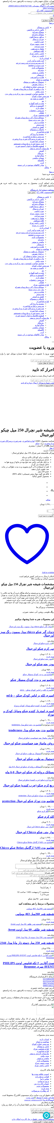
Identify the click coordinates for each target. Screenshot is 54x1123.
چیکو (38, 443)
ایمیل (52, 875)
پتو (43, 101)
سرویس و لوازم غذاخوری (33, 137)
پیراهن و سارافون (36, 37)
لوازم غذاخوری (43, 132)
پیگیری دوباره (48, 1122)
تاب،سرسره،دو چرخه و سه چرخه (30, 63)
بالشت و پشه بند (37, 99)
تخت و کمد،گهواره (36, 103)
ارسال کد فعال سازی (46, 363)
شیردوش (40, 125)
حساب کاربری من (41, 1084)
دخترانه (41, 70)
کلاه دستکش (38, 51)
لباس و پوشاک (43, 27)
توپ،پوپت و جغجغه (36, 65)
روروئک (41, 153)
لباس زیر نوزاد (38, 56)
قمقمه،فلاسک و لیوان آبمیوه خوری (29, 146)
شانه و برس (39, 122)
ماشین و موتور (38, 72)
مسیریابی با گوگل (46, 6)
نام (53, 870)
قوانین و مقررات (42, 1077)
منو (52, 18)
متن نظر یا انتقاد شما (45, 868)
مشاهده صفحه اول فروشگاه (42, 190)
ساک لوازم (39, 156)
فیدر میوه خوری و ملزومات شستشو (29, 144)
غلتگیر (41, 113)
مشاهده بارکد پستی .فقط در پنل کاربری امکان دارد (33, 1119)
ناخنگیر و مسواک (37, 129)
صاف (48, 500)
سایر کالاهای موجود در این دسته (31, 165)
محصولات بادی (38, 68)
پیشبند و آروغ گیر (37, 134)
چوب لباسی (39, 42)
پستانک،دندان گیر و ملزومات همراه (29, 118)
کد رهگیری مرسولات (40, 1091)
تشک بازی (40, 108)
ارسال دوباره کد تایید (29, 383)
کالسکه (41, 160)
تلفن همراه (49, 873)
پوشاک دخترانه (38, 34)
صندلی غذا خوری (37, 141)
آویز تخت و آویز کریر (35, 61)
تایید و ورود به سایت (46, 385)
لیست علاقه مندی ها (40, 1074)
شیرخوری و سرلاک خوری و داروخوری (28, 139)
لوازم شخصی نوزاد (41, 115)
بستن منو (32, 192)
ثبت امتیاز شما (48, 863)
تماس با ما (44, 1079)
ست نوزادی (39, 46)
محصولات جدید (43, 1086)
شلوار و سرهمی (37, 49)
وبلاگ (46, 167)
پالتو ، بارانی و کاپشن (35, 30)
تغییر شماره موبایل (46, 383)
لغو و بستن (37, 1122)
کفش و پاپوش (38, 127)
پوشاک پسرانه (38, 32)
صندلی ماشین (38, 158)
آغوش (41, 151)
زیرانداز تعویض (38, 84)
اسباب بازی (44, 58)
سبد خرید (45, 1088)
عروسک (40, 75)
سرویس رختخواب (36, 110)
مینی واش (39, 91)
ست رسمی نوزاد (37, 44)
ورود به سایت (43, 1081)
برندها (51, 23)
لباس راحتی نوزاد (37, 53)
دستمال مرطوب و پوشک (33, 82)
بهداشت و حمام (42, 80)
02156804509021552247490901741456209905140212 (48, 982)
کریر (42, 163)
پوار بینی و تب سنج (36, 120)
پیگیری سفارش (47, 20)
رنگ (52, 490)
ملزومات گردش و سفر (39, 148)
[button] (50, 657)
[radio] (44, 483)
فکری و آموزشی (37, 77)
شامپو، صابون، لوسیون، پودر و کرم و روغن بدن (24, 94)
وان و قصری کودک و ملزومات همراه (28, 89)
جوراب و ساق (38, 39)
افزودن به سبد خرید (46, 516)
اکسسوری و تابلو (37, 106)
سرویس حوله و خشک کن (33, 87)
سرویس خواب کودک (40, 96)
